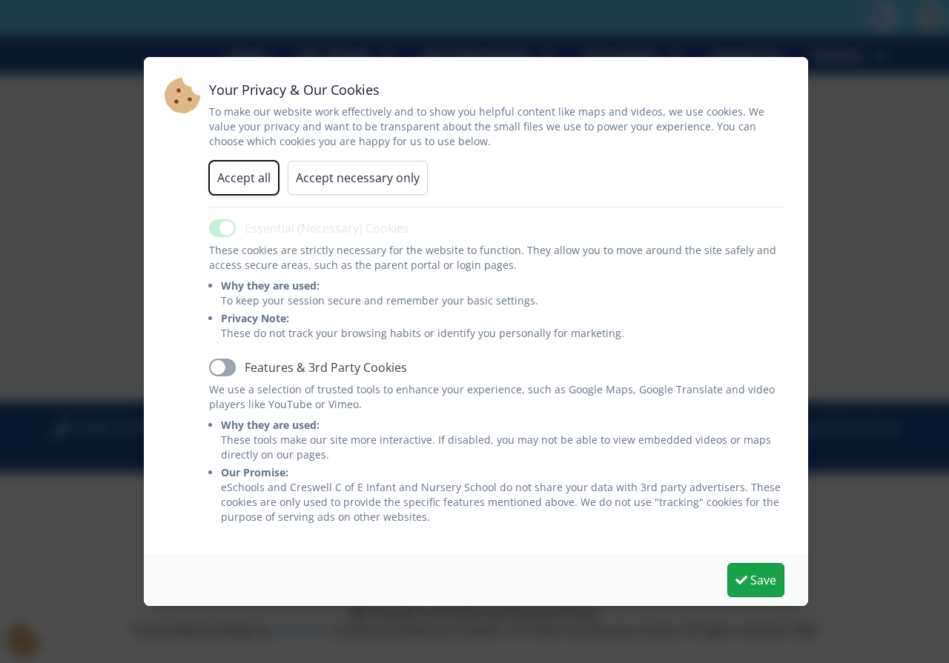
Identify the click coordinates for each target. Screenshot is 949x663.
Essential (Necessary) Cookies (327, 228)
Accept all (244, 178)
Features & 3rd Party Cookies (326, 367)
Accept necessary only (358, 178)
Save (761, 580)
